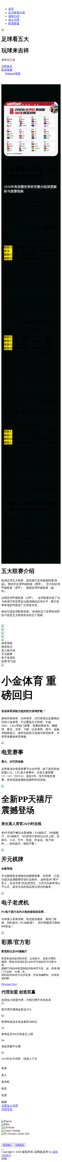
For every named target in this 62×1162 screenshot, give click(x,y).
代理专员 (6, 1109)
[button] (6, 984)
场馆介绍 (13, 16)
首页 (11, 8)
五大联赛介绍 (16, 12)
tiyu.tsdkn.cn (17, 1158)
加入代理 (13, 19)
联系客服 (13, 23)
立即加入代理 (9, 1105)
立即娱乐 (6, 66)
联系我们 (7, 1145)
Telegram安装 (12, 73)
